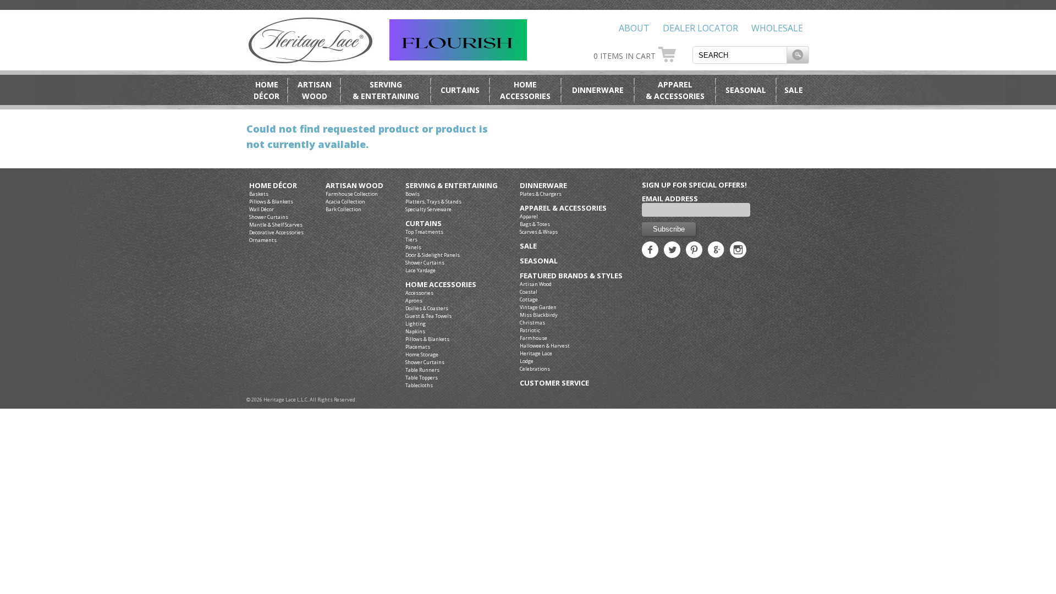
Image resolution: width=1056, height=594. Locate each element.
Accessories (419, 292)
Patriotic (530, 330)
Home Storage (421, 354)
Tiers (411, 239)
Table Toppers (421, 377)
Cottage (529, 299)
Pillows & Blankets (271, 201)
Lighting (415, 323)
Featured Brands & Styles (571, 275)
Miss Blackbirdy (539, 314)
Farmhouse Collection (352, 193)
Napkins (415, 331)
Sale (793, 90)
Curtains (460, 90)
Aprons (413, 300)
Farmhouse (533, 338)
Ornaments (263, 240)
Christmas (532, 322)
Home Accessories (440, 284)
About (634, 28)
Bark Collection (343, 209)
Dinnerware (598, 90)
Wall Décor (261, 209)
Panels (413, 247)
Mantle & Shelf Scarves (275, 224)
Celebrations (535, 368)
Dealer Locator (700, 28)
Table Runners (422, 369)
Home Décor (273, 185)
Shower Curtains (268, 217)
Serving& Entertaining (386, 90)
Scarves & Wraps (539, 231)
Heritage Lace (536, 353)
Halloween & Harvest (545, 345)
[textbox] (739, 55)
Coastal (528, 291)
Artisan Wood (354, 185)
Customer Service (554, 383)
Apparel (529, 216)
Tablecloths (419, 385)
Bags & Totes (535, 224)
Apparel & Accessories (563, 208)
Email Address (670, 199)
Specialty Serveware (428, 209)
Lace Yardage (420, 270)
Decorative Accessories (276, 232)
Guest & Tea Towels (428, 316)
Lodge (527, 361)
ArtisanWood (315, 90)
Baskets (258, 193)
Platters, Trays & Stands (433, 201)
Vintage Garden (538, 307)
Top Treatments (424, 231)
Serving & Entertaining (451, 185)
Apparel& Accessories (675, 90)
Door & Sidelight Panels (432, 254)
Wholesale (777, 28)
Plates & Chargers (541, 193)
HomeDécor (266, 90)
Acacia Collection (345, 201)
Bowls (412, 193)
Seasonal (745, 90)
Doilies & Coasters (426, 308)
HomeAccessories (525, 90)
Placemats (417, 346)
